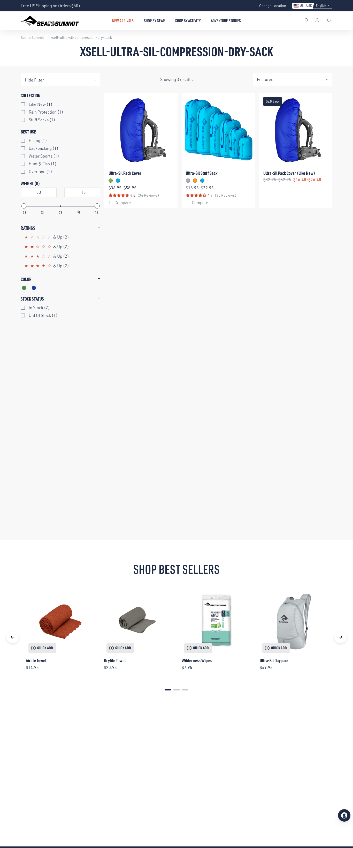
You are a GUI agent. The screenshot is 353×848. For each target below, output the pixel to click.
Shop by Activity (188, 20)
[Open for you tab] (344, 815)
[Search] (307, 21)
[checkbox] (63, 104)
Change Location (272, 5)
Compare (122, 202)
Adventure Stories (226, 20)
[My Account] (317, 21)
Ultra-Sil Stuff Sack (201, 173)
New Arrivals (123, 20)
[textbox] (39, 192)
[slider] (23, 206)
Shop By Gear (154, 20)
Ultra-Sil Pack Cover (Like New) (289, 173)
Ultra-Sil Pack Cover (125, 173)
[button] (312, 6)
